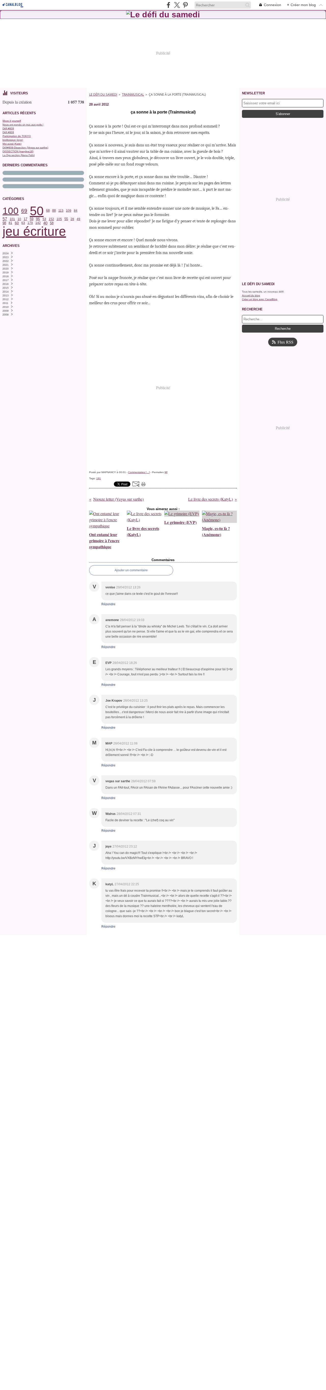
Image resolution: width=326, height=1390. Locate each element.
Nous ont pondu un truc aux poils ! (23, 124)
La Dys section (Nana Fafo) (19, 155)
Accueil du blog (251, 295)
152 (51, 219)
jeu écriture (34, 231)
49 (78, 219)
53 (44, 219)
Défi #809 (8, 128)
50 (37, 211)
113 (60, 210)
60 (17, 223)
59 (31, 219)
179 (30, 222)
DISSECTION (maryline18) (18, 151)
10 (19, 219)
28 (72, 219)
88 (54, 210)
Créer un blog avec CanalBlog (259, 299)
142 (38, 222)
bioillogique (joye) (13, 139)
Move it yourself (12, 120)
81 (10, 222)
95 (38, 219)
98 (4, 223)
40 (45, 223)
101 (12, 219)
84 (75, 210)
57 (5, 219)
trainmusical (133, 94)
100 (11, 211)
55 (66, 219)
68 (48, 210)
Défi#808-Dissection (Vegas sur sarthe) (25, 147)
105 (59, 219)
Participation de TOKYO (17, 136)
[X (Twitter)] (177, 5)
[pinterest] (185, 5)
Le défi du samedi (103, 94)
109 (68, 210)
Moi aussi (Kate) (12, 143)
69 (24, 210)
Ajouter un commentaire (131, 570)
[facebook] (168, 5)
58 (51, 223)
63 (23, 222)
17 (25, 219)
